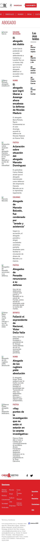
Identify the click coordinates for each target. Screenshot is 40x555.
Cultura (11, 498)
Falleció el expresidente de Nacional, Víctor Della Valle (20, 324)
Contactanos (35, 504)
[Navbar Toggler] (6, 5)
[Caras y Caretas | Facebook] (27, 475)
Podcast (19, 499)
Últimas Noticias (4, 491)
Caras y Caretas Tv (19, 492)
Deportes (16, 312)
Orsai (29, 14)
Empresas (12, 506)
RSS (33, 510)
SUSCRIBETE (31, 5)
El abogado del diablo (18, 41)
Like (10, 502)
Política (16, 142)
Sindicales (9, 14)
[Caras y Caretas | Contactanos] (35, 475)
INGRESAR (18, 5)
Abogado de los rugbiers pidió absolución (19, 367)
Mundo (20, 14)
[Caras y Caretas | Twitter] (31, 475)
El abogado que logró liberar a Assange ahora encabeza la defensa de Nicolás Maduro (18, 99)
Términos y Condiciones (8, 520)
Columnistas (6, 500)
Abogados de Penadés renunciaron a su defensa (19, 277)
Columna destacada (16, 33)
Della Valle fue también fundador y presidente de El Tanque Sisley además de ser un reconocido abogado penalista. (18, 345)
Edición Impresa (19, 504)
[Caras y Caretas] (10, 477)
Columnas (16, 197)
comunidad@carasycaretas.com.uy (11, 531)
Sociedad (5, 503)
